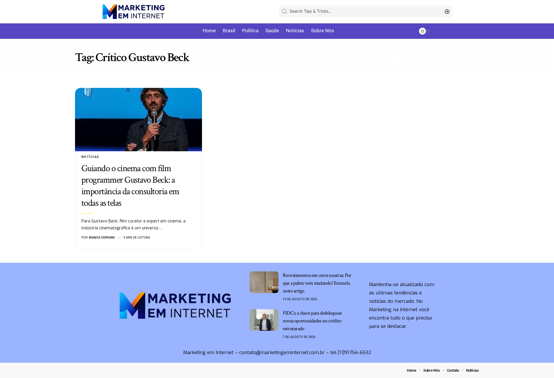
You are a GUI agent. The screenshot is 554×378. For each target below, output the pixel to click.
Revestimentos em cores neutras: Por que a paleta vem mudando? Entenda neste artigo (317, 283)
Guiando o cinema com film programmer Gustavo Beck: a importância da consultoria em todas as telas (130, 185)
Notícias (90, 157)
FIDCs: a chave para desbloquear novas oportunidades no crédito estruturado (312, 321)
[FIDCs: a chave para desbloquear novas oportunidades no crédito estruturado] (264, 320)
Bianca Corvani (102, 237)
